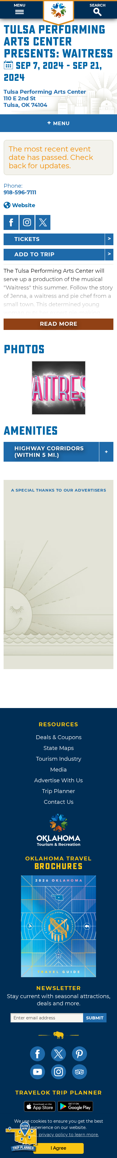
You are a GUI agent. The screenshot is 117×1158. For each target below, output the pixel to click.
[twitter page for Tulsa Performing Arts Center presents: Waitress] (42, 222)
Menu (19, 5)
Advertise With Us (58, 780)
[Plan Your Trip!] (21, 1137)
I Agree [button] (58, 1148)
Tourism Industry (58, 759)
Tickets (27, 239)
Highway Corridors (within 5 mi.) (49, 451)
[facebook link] (37, 1053)
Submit (95, 1018)
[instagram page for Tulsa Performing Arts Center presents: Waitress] (27, 222)
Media (58, 769)
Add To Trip (34, 254)
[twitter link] (58, 1053)
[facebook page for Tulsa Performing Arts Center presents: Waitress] (11, 222)
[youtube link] (37, 1071)
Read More (58, 324)
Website (23, 205)
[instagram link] (58, 1071)
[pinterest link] (79, 1053)
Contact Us (59, 802)
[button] (19, 9)
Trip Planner (58, 791)
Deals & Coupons (59, 737)
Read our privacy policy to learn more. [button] (59, 1134)
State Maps (59, 748)
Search (98, 5)
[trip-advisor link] (79, 1071)
